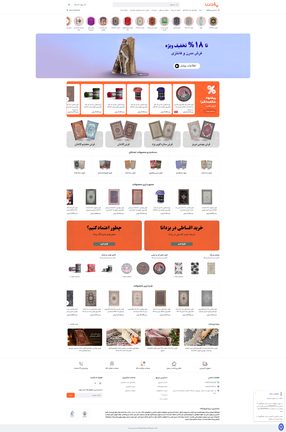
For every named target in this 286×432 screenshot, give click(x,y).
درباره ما (164, 395)
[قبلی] (219, 21)
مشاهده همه (210, 111)
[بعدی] (66, 21)
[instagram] (100, 383)
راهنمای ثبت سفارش (128, 382)
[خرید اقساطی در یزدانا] (181, 236)
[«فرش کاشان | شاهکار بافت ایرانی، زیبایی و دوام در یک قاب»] (123, 134)
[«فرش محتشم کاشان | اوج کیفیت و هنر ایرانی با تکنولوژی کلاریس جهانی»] (85, 134)
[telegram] (95, 383)
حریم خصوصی (130, 386)
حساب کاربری (162, 382)
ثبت (70, 395)
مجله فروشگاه (162, 386)
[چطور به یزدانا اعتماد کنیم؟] (104, 236)
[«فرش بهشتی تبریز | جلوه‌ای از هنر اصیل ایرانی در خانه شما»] (201, 134)
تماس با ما (163, 399)
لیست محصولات (161, 391)
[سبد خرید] (69, 4)
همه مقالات (74, 324)
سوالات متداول (130, 391)
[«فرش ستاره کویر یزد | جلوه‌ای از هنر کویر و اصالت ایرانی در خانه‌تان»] (162, 134)
